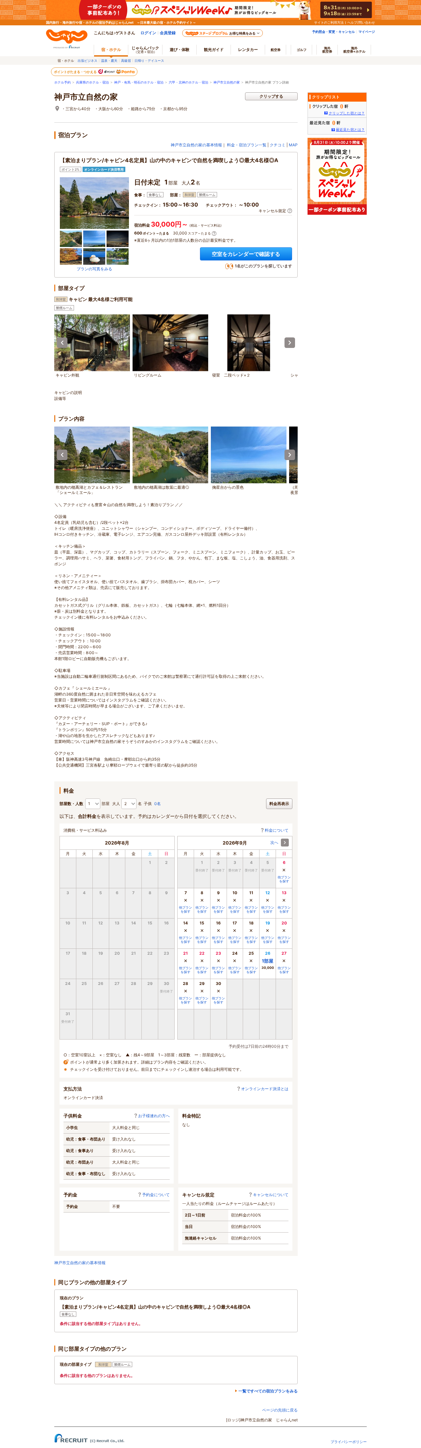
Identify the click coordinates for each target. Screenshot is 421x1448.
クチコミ (277, 144)
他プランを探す (284, 879)
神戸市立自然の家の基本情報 (196, 144)
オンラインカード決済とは (264, 1088)
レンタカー (248, 49)
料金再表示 (279, 803)
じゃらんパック (145, 49)
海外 (327, 49)
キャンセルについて (270, 1194)
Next (290, 342)
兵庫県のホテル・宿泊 (92, 82)
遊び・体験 (179, 49)
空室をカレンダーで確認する (246, 254)
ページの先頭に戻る (280, 1410)
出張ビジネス (87, 60)
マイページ (367, 32)
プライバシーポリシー (349, 1441)
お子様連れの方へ (154, 1115)
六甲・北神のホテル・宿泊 (188, 82)
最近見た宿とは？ (350, 130)
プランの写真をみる (94, 268)
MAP (293, 144)
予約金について (156, 1194)
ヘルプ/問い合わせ (361, 22)
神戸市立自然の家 (226, 82)
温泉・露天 (109, 60)
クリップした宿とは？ (347, 113)
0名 (157, 803)
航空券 (276, 50)
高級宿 (126, 60)
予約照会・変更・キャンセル (333, 32)
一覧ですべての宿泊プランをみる (268, 1390)
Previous (62, 342)
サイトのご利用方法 (329, 22)
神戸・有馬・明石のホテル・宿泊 (138, 82)
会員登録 (168, 32)
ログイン (148, 32)
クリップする (271, 96)
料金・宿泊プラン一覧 (246, 144)
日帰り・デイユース (149, 60)
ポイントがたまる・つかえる (75, 72)
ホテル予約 (62, 82)
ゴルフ (302, 50)
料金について (276, 830)
